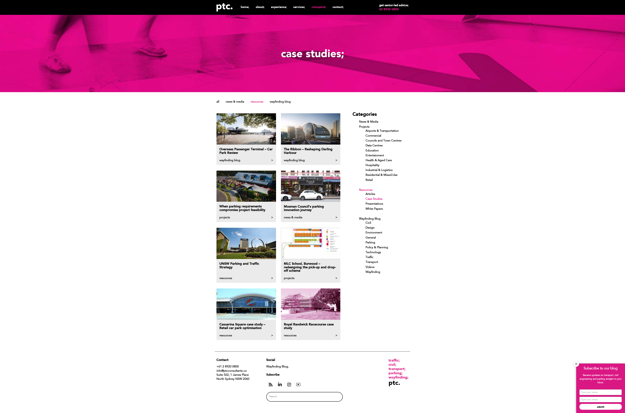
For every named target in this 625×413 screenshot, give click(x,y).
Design (370, 227)
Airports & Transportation (382, 131)
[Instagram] (289, 384)
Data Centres (374, 145)
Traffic (369, 257)
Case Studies (374, 199)
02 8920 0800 (389, 9)
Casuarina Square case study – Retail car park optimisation (242, 326)
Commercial (373, 135)
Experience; (279, 7)
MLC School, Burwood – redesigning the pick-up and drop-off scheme (310, 267)
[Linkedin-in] (280, 384)
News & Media (235, 101)
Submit (600, 406)
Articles (370, 194)
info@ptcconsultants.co (231, 371)
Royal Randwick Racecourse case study (309, 326)
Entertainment (375, 155)
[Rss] (270, 384)
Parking (370, 242)
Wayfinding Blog (280, 101)
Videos (370, 267)
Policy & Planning (377, 247)
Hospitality (372, 165)
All (217, 101)
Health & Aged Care (379, 160)
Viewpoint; (319, 7)
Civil (368, 223)
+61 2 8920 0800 (227, 366)
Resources (257, 101)
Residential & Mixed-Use (381, 175)
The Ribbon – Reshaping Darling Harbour (308, 151)
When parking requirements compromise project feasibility (242, 208)
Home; (245, 7)
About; (260, 7)
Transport (372, 262)
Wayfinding (373, 272)
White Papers (374, 209)
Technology (373, 252)
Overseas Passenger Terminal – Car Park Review (246, 151)
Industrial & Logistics (379, 170)
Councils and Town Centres (384, 140)
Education (372, 150)
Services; (299, 7)
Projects (364, 127)
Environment (374, 232)
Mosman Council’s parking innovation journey (304, 208)
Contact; (338, 7)
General (371, 237)
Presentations (374, 204)
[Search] (334, 396)
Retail (369, 180)
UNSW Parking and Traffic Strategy (239, 265)
